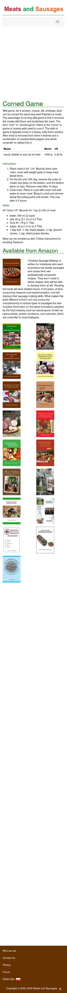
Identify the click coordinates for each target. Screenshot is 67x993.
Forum (6, 972)
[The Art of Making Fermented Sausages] (45, 365)
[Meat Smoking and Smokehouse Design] (12, 365)
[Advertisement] (33, 63)
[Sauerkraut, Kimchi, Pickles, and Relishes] (12, 510)
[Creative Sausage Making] (15, 272)
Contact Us (9, 958)
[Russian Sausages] (12, 452)
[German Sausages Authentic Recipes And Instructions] (12, 423)
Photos (7, 965)
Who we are (9, 950)
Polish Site (9, 979)
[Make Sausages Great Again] (45, 394)
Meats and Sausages (33, 9)
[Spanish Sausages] (45, 452)
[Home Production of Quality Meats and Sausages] (12, 336)
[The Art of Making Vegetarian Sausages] (45, 539)
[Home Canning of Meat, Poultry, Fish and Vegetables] (45, 481)
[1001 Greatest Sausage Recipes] (45, 336)
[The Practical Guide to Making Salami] (12, 394)
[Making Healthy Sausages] (12, 539)
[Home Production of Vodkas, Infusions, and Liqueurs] (12, 481)
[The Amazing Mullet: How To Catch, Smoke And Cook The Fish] (12, 568)
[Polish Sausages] (45, 423)
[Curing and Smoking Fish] (45, 510)
